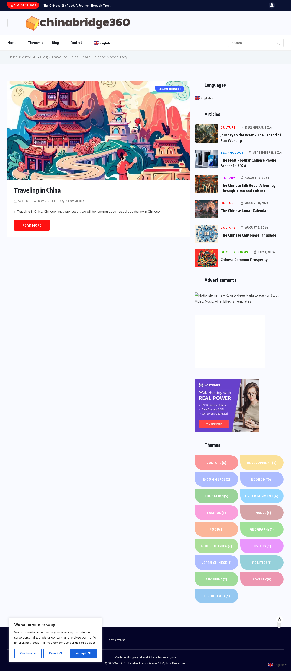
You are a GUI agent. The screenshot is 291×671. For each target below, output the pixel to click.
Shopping (216, 579)
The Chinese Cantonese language (248, 234)
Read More (32, 225)
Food (217, 529)
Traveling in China (37, 190)
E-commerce (216, 479)
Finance (261, 513)
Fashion (216, 513)
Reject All (55, 653)
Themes (34, 43)
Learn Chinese (217, 562)
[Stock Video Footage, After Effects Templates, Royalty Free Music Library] (239, 298)
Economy (262, 479)
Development (262, 463)
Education (216, 496)
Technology (216, 596)
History (261, 546)
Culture (216, 463)
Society (261, 579)
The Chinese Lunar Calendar (244, 210)
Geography (262, 529)
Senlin (23, 201)
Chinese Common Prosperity (244, 259)
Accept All (83, 653)
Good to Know (216, 546)
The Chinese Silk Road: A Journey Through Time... (77, 5)
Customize (28, 653)
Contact (76, 43)
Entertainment (261, 496)
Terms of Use (116, 640)
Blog (55, 43)
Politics (262, 562)
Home (11, 43)
